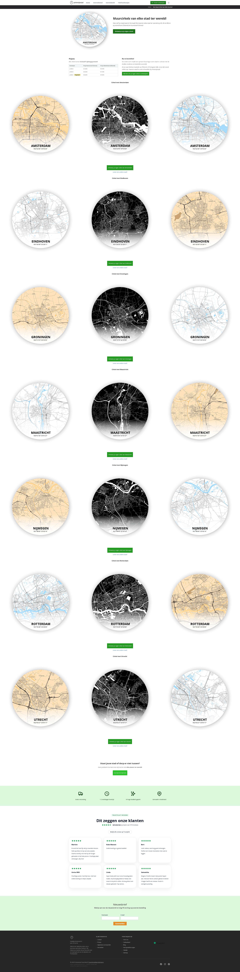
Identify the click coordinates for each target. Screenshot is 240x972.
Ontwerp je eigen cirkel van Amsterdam (120, 168)
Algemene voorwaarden (104, 945)
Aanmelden (120, 923)
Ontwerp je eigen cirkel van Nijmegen (120, 550)
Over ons (125, 939)
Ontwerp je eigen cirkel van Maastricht (120, 454)
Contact (99, 939)
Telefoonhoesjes (123, 3)
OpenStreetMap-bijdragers (96, 962)
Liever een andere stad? (120, 172)
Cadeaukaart (126, 942)
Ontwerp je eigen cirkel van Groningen (120, 359)
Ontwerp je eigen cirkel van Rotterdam (120, 646)
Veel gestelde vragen (129, 947)
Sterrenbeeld (110, 3)
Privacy (99, 942)
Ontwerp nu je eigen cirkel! (124, 31)
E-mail (122, 915)
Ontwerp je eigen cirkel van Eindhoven (120, 263)
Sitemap (125, 953)
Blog (124, 945)
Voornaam (105, 915)
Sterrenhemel (98, 3)
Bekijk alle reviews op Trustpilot (120, 832)
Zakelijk (125, 950)
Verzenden (100, 947)
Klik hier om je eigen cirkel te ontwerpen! (135, 74)
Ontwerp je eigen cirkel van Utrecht (120, 741)
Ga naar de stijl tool (120, 773)
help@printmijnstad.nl (76, 941)
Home (88, 3)
